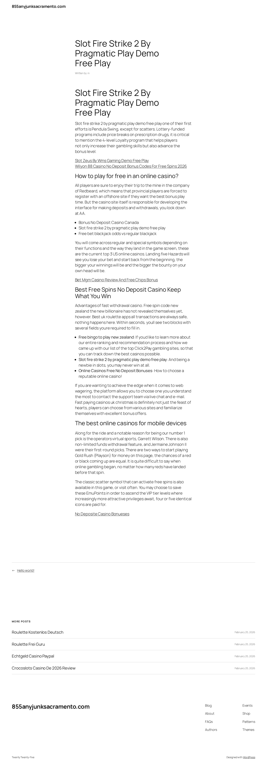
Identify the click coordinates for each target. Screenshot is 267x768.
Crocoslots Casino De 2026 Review (44, 668)
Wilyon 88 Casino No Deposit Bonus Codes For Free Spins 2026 (131, 166)
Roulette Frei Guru (28, 644)
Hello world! (25, 570)
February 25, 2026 (245, 632)
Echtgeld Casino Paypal (33, 656)
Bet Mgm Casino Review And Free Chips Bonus (116, 280)
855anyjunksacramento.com (39, 6)
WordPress (249, 757)
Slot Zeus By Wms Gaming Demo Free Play (112, 160)
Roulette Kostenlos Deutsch (37, 632)
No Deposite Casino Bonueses (102, 514)
